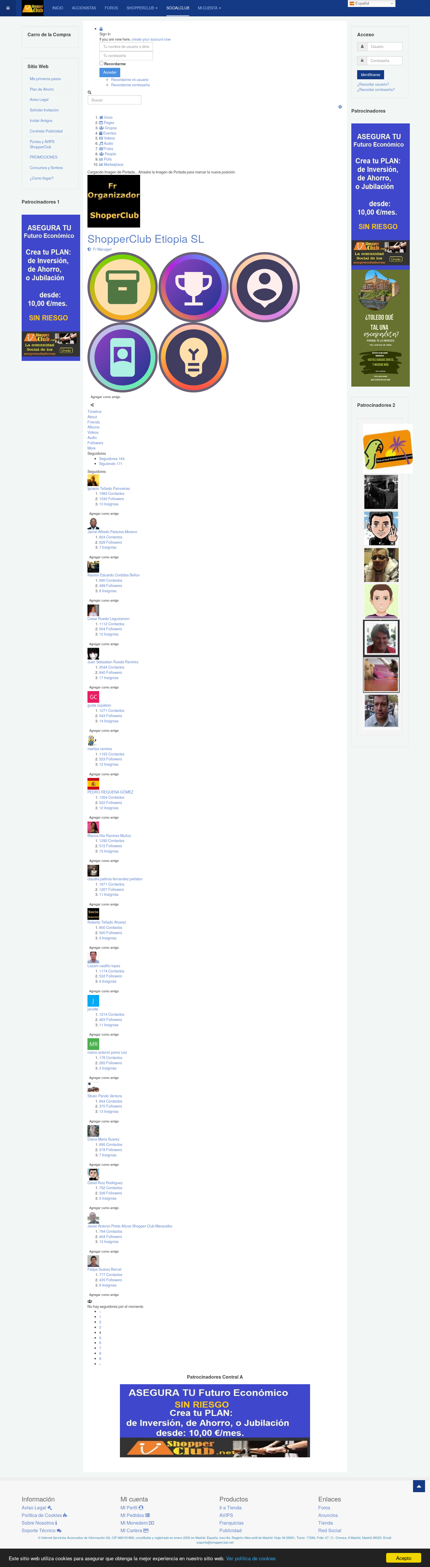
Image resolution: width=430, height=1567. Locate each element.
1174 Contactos (111, 971)
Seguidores (112, 458)
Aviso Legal (39, 99)
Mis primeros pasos (45, 78)
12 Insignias (108, 634)
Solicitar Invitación (44, 110)
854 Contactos (110, 1101)
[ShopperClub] (33, 8)
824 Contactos (110, 537)
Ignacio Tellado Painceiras (108, 488)
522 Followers (110, 802)
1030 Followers (111, 498)
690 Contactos (110, 580)
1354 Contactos (111, 797)
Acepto (403, 1557)
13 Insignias (108, 504)
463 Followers (110, 1019)
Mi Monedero (135, 1522)
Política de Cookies (42, 1515)
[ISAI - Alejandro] (381, 637)
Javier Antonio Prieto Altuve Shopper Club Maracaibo (129, 1226)
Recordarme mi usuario (130, 79)
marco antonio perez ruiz (107, 1052)
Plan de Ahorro (42, 89)
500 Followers (110, 932)
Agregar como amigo (105, 396)
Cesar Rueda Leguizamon (108, 618)
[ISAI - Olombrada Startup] (380, 196)
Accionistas (84, 8)
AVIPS (226, 1515)
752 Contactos (110, 1187)
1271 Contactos (111, 710)
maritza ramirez (99, 748)
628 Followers (110, 542)
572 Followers (110, 845)
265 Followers (110, 1062)
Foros (111, 8)
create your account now (151, 39)
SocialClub (177, 8)
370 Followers (110, 1106)
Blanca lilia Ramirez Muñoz (109, 835)
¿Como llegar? (42, 178)
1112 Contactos (111, 623)
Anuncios (328, 1515)
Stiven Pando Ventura (104, 1095)
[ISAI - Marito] (381, 491)
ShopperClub (140, 8)
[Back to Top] (419, 1486)
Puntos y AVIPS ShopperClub (42, 144)
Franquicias (231, 1522)
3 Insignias (107, 1068)
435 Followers (110, 1279)
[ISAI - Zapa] (381, 528)
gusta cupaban (99, 705)
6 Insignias (107, 590)
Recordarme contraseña (130, 84)
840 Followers (110, 672)
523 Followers (110, 759)
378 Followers (110, 1149)
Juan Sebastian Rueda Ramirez (112, 661)
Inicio (57, 8)
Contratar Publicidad (46, 131)
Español (361, 3)
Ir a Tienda (230, 1507)
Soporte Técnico (39, 1530)
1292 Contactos (111, 840)
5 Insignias (107, 1198)
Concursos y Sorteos (46, 167)
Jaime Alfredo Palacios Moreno (112, 531)
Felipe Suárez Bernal (104, 1269)
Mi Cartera (132, 1530)
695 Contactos (110, 1144)
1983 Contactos (111, 493)
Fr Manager (101, 249)
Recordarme (115, 63)
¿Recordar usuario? (373, 84)
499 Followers (110, 585)
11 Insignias (108, 894)
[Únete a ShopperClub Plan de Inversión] (215, 1420)
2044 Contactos (111, 667)
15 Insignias (108, 851)
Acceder (109, 72)
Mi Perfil (130, 1507)
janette (92, 1009)
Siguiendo (111, 463)
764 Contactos (110, 1231)
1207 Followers (111, 889)
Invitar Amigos (41, 120)
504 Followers (110, 628)
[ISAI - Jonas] (381, 601)
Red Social (329, 1530)
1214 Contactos (111, 1014)
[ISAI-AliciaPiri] (381, 674)
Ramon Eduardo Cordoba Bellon (113, 575)
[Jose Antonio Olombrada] (51, 287)
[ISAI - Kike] (381, 564)
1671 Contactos (111, 884)
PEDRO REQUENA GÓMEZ (110, 792)
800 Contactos (110, 927)
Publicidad (230, 1530)
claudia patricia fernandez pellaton (114, 878)
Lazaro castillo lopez (103, 965)
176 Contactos (110, 1057)
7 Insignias (107, 547)
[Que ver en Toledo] (380, 327)
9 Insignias (107, 938)
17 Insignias (108, 677)
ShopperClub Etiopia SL (145, 238)
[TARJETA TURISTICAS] (388, 448)
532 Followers (110, 976)
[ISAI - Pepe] (381, 710)
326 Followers (110, 1193)
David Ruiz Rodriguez (105, 1182)
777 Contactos (110, 1274)
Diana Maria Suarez (103, 1139)
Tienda (325, 1522)
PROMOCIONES (43, 157)
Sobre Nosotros (38, 1522)
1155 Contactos (111, 754)
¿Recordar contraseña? (376, 89)
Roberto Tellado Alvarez (106, 922)
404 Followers (110, 1236)
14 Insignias (108, 721)
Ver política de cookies (251, 1558)
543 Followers (110, 715)
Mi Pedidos (133, 1515)
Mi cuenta (207, 8)
